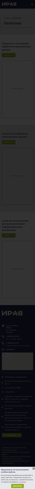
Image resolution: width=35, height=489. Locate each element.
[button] (34, 468)
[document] (17, 244)
